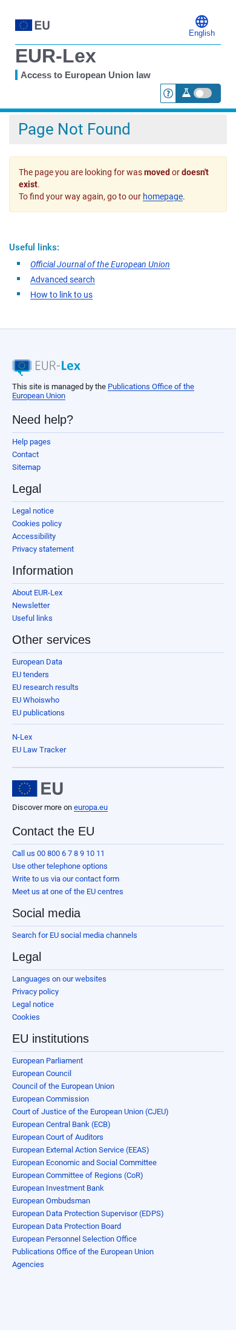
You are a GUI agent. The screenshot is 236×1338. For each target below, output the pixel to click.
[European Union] (37, 788)
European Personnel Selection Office (74, 1238)
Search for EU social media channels (74, 935)
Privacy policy (35, 991)
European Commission (50, 1098)
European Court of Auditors (57, 1137)
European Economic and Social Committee (84, 1162)
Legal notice (33, 510)
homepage (163, 196)
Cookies (26, 1017)
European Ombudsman (51, 1200)
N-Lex (22, 736)
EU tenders (30, 674)
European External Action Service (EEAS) (80, 1149)
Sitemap (26, 467)
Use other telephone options (60, 866)
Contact (25, 454)
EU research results (45, 687)
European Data (37, 661)
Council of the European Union (63, 1086)
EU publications (38, 712)
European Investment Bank (58, 1187)
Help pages (31, 441)
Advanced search (62, 279)
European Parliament (47, 1060)
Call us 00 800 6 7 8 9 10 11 (58, 853)
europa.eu (91, 807)
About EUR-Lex (37, 592)
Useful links (32, 618)
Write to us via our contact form (65, 878)
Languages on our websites (59, 978)
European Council (41, 1073)
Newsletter (31, 605)
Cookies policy (37, 523)
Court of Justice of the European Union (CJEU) (90, 1111)
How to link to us (61, 294)
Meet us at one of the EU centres (67, 891)
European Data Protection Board (66, 1226)
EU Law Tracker (39, 749)
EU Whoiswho (35, 699)
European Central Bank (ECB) (61, 1124)
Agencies (28, 1264)
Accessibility (34, 536)
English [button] (202, 33)
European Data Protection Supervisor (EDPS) (88, 1213)
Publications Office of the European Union (83, 1251)
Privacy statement (43, 549)
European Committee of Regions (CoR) (77, 1175)
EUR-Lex (55, 56)
